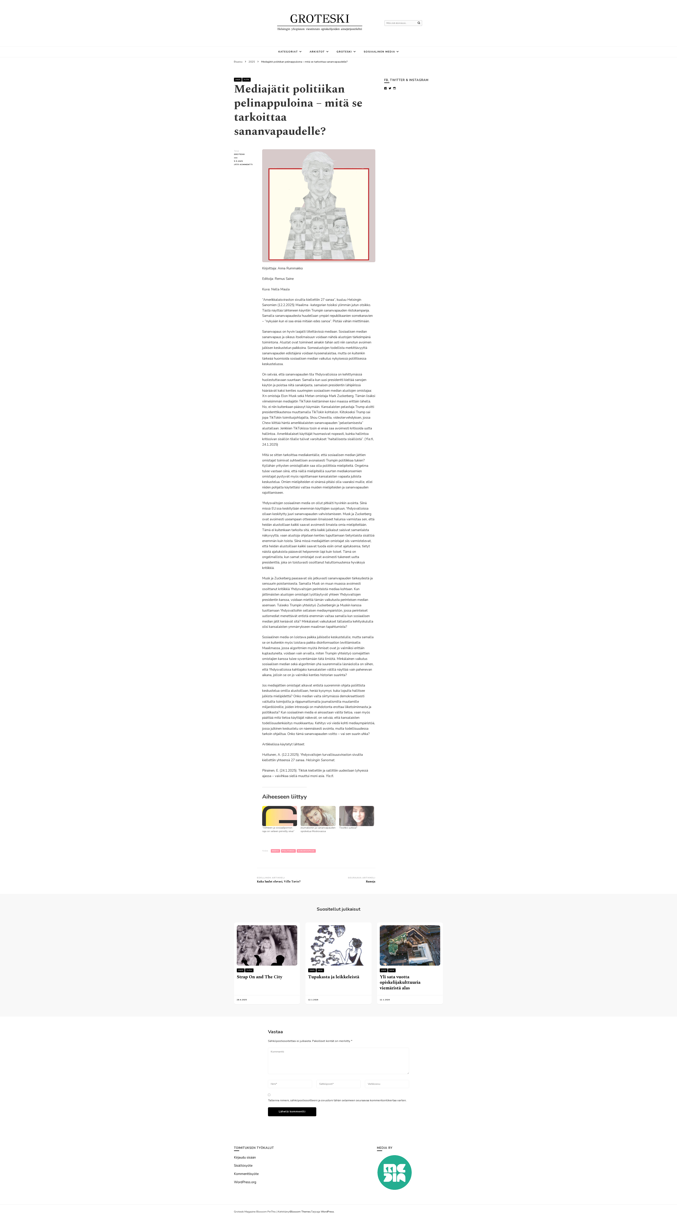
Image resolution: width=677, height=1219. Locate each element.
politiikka (288, 850)
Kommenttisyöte (246, 1174)
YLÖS (246, 79)
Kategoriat (288, 51)
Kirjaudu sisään (245, 1157)
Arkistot (317, 51)
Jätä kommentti (245, 164)
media (275, 850)
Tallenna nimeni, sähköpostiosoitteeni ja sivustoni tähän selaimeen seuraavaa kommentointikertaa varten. (337, 1100)
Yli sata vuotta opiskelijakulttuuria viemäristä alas (400, 983)
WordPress (327, 1211)
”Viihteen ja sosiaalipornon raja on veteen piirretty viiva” (278, 829)
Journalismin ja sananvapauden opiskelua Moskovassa (318, 829)
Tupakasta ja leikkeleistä (333, 977)
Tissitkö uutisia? (348, 827)
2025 (237, 79)
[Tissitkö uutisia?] (356, 816)
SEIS (320, 970)
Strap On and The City (259, 977)
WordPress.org (245, 1182)
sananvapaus (306, 850)
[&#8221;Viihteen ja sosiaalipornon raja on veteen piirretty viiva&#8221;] (279, 816)
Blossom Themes (300, 1211)
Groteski (344, 51)
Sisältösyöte (243, 1165)
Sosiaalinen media (379, 51)
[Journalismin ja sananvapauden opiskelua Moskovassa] (318, 816)
